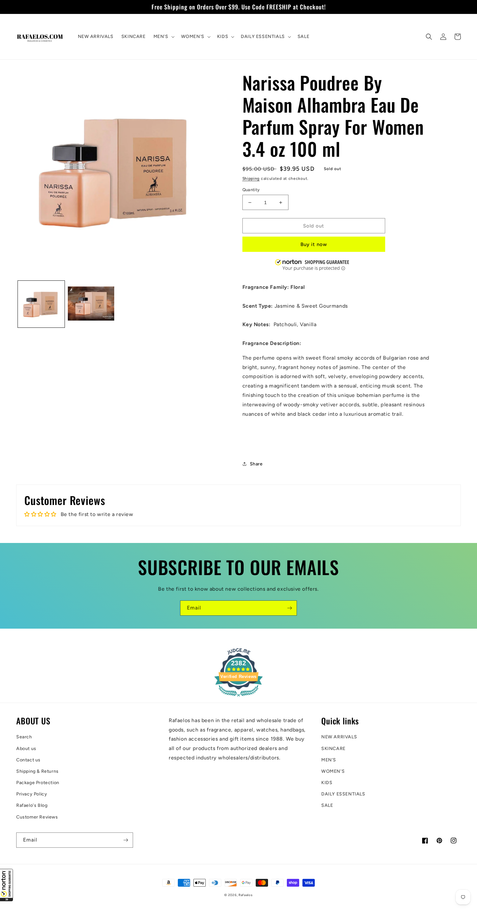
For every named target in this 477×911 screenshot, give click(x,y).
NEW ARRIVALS (339, 737)
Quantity (251, 189)
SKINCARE (333, 748)
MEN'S (328, 760)
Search (24, 737)
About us (26, 748)
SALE (327, 805)
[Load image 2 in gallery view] (91, 304)
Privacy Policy (31, 794)
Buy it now (313, 244)
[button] (6, 885)
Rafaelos (245, 895)
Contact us (28, 760)
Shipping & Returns (37, 771)
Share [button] (256, 464)
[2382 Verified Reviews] (238, 698)
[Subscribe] (289, 608)
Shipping (251, 178)
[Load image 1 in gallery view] (41, 304)
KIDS (326, 782)
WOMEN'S (333, 771)
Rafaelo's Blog (31, 805)
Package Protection (37, 782)
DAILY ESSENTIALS (343, 794)
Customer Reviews (37, 817)
